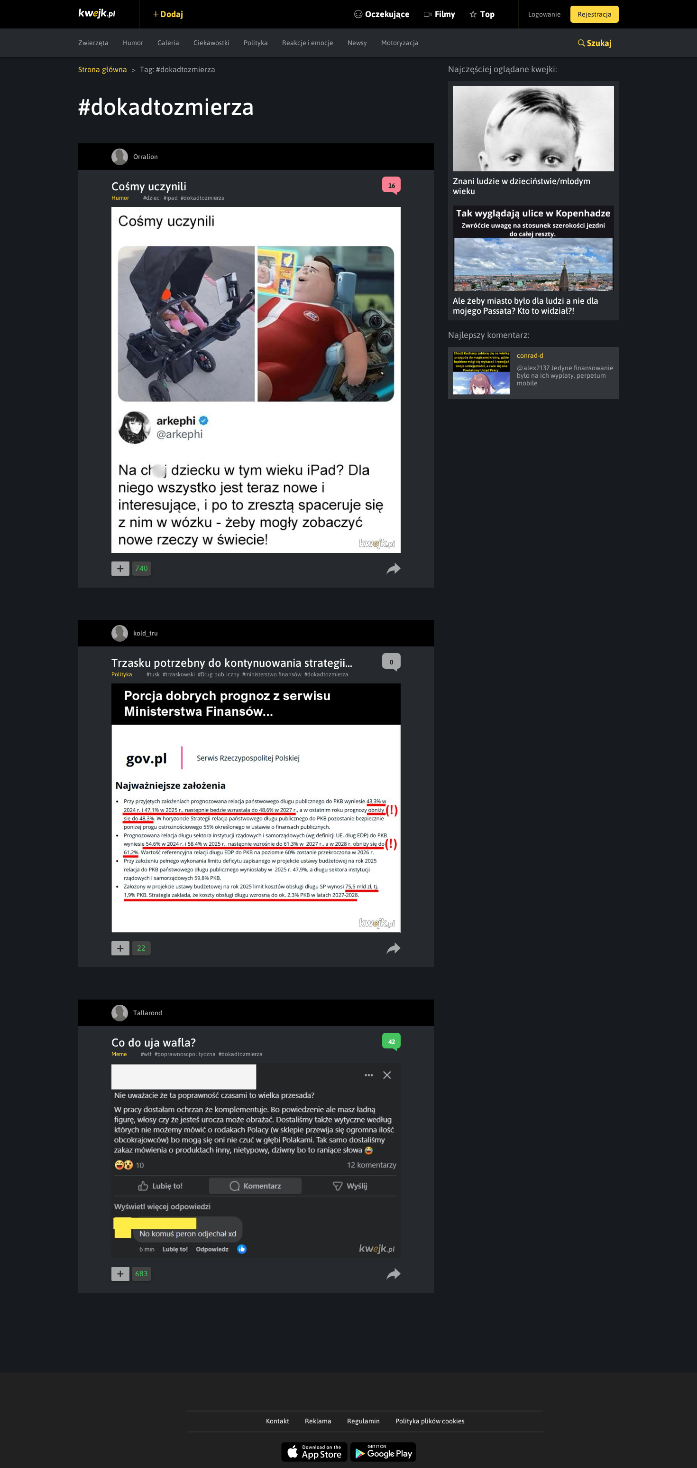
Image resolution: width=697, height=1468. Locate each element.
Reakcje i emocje (307, 43)
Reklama (318, 1421)
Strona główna (102, 69)
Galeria (168, 43)
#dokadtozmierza (203, 198)
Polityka (256, 43)
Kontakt (277, 1421)
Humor (133, 43)
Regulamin (363, 1421)
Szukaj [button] (599, 43)
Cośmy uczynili (148, 186)
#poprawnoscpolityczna (185, 1054)
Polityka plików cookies (430, 1421)
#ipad (171, 198)
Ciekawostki (211, 43)
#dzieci (152, 198)
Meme (119, 1054)
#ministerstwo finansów (272, 674)
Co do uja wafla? (153, 1042)
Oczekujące (387, 14)
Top (487, 14)
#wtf (146, 1054)
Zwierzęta (93, 43)
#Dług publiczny (218, 674)
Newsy (357, 43)
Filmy (445, 14)
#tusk (153, 674)
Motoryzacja (400, 43)
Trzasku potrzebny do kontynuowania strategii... (231, 662)
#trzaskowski (179, 674)
